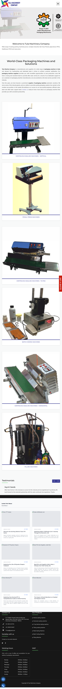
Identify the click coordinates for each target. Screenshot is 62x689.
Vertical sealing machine (39, 617)
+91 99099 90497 (9, 627)
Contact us (25, 89)
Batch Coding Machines (31, 342)
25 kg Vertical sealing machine (40, 624)
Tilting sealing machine (39, 627)
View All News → (5, 505)
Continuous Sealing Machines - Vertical (31, 156)
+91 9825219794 (9, 624)
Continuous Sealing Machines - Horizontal (31, 406)
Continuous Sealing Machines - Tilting (31, 281)
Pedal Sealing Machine (38, 631)
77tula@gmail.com (10, 630)
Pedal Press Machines (31, 217)
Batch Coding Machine (38, 634)
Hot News (26, 529)
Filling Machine (37, 637)
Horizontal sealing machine (40, 621)
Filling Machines (31, 467)
